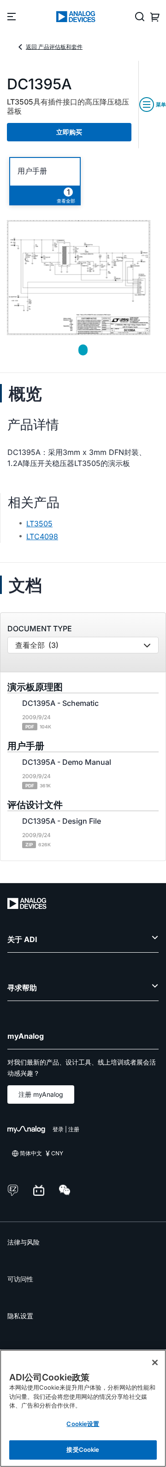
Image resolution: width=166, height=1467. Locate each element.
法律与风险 (23, 1242)
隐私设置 (20, 1316)
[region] (83, 1408)
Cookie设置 (82, 1423)
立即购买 (69, 132)
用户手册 (32, 171)
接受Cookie (82, 1449)
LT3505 (39, 523)
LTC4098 (42, 536)
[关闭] (155, 1362)
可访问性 (20, 1279)
